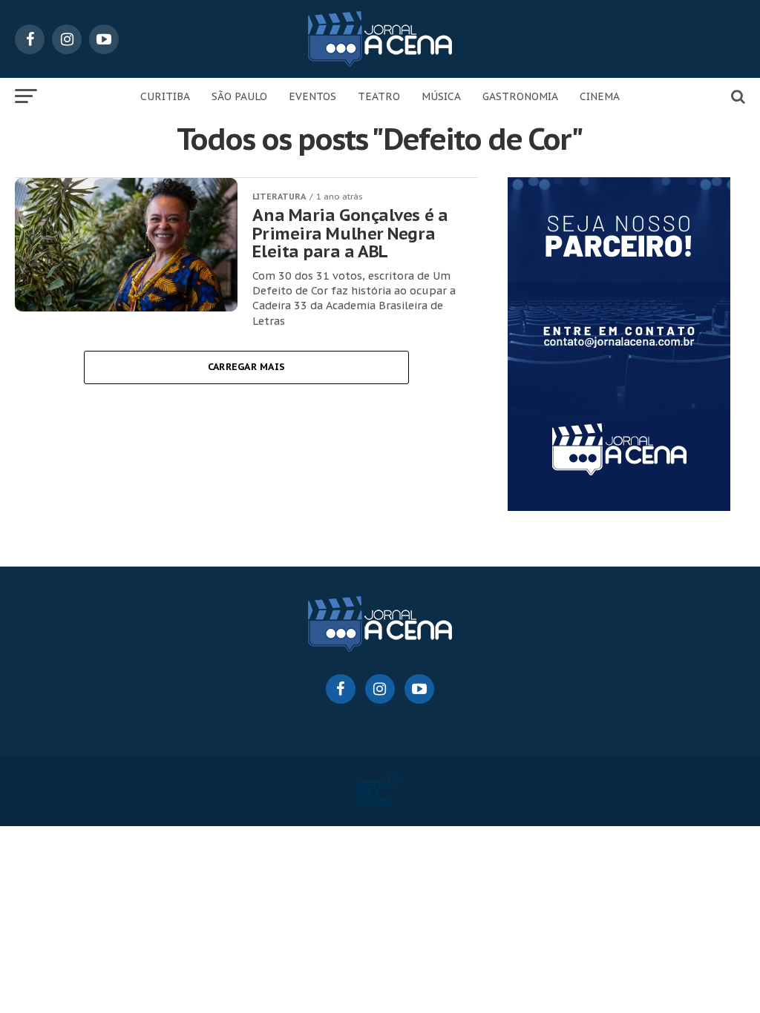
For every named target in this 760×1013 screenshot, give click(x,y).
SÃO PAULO (239, 96)
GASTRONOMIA (520, 96)
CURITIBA (165, 96)
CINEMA (600, 96)
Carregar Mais (246, 366)
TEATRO (379, 96)
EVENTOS (312, 96)
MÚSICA (441, 96)
